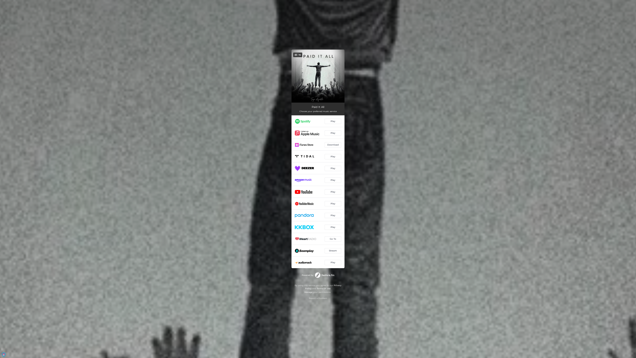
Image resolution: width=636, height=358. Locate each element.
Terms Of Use (324, 288)
